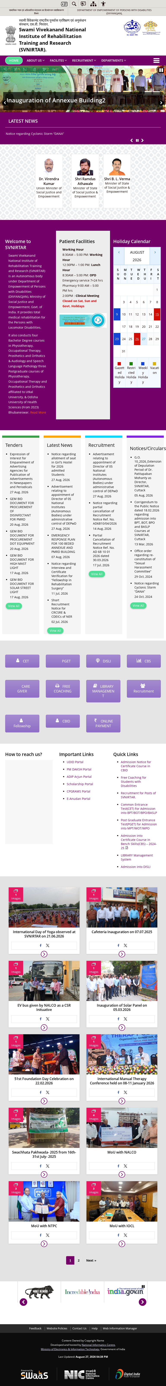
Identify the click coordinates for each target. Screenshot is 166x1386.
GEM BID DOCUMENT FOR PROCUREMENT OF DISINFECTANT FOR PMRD (22, 509)
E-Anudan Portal (78, 799)
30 (117, 351)
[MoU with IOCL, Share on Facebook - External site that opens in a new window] (118, 1235)
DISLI (106, 661)
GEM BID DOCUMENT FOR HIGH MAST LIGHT (22, 561)
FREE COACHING (63, 689)
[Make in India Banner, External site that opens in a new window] (39, 1292)
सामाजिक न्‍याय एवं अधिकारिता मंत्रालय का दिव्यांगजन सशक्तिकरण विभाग (36, 11)
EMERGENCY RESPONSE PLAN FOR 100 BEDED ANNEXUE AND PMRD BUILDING (63, 543)
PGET (66, 661)
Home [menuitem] (14, 60)
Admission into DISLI (135, 867)
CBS (147, 661)
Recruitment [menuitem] (82, 60)
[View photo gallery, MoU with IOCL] (122, 1244)
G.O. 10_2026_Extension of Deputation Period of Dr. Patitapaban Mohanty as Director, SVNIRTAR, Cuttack (147, 473)
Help (95, 1328)
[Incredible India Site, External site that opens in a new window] (82, 1292)
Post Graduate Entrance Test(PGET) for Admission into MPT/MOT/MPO (139, 824)
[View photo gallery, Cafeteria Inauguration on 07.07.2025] (122, 954)
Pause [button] (161, 70)
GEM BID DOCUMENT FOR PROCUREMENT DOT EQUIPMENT (22, 537)
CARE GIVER (23, 689)
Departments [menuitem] (112, 60)
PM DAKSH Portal (79, 769)
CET (25, 661)
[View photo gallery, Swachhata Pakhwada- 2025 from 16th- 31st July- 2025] (44, 1174)
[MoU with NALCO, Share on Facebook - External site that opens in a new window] (118, 1166)
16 (117, 327)
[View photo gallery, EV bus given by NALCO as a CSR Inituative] (44, 1027)
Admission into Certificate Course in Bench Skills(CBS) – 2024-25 (139, 842)
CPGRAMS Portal (78, 791)
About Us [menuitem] (34, 60)
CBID (66, 721)
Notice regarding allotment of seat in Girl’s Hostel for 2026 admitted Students (63, 464)
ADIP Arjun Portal (79, 777)
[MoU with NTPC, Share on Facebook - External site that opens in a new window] (40, 1235)
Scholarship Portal (80, 784)
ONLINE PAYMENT (104, 723)
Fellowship (22, 726)
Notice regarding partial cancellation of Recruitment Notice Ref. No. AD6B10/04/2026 (105, 513)
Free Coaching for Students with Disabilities (133, 781)
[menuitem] (74, 4)
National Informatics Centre (98, 1344)
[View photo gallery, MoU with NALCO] (122, 1174)
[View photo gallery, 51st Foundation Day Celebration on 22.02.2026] (44, 1101)
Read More (38, 412)
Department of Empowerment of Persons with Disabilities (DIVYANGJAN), (114, 11)
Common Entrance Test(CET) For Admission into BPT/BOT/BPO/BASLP (139, 808)
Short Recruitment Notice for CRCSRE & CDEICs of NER (61, 608)
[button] (5, 103)
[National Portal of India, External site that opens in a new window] (125, 1292)
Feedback (35, 1328)
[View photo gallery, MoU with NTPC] (44, 1244)
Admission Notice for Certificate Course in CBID (136, 766)
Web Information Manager (120, 1328)
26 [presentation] (137, 339)
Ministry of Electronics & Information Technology (70, 1349)
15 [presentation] (157, 314)
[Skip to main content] (64, 4)
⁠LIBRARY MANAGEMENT (103, 691)
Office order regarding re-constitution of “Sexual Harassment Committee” (144, 561)
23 (117, 339)
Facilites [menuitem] (57, 60)
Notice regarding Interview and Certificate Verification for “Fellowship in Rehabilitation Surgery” (63, 576)
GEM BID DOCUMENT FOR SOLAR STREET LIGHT (22, 586)
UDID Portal (75, 762)
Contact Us (79, 1328)
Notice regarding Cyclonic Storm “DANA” (35, 134)
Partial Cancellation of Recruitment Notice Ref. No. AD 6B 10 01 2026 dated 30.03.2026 (104, 547)
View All (13, 606)
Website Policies (57, 1328)
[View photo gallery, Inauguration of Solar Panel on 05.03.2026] (122, 1027)
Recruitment (144, 691)
